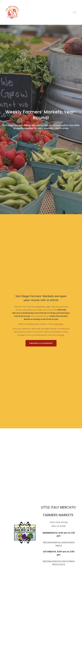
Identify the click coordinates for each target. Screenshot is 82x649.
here (62, 335)
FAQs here (58, 324)
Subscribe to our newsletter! (41, 343)
